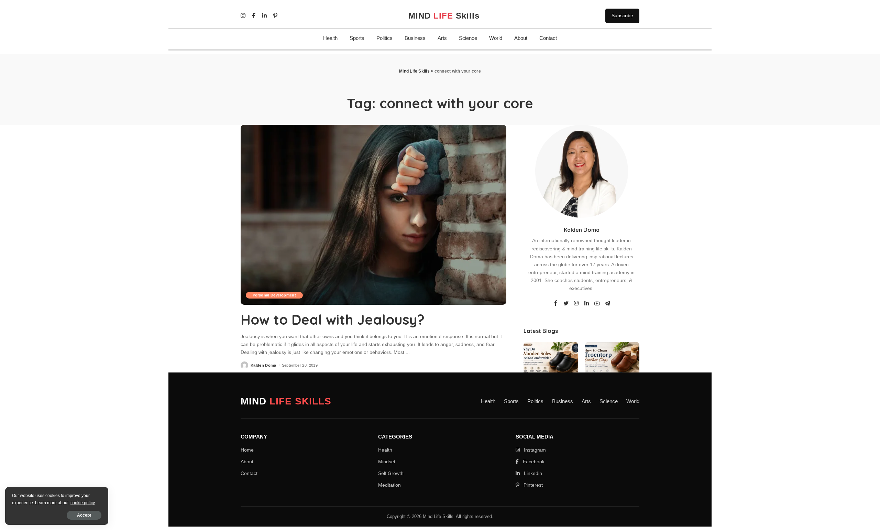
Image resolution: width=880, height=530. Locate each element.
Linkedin (532, 473)
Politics (384, 38)
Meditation (389, 485)
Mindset (386, 461)
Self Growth (391, 473)
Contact (548, 38)
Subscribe (622, 15)
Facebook (532, 461)
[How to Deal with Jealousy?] (373, 214)
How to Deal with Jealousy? (333, 319)
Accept (84, 515)
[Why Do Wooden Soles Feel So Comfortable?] (551, 362)
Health (330, 38)
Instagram (534, 450)
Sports (357, 38)
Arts (442, 38)
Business (415, 38)
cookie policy (82, 502)
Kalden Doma (263, 365)
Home (247, 450)
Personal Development (274, 295)
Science (468, 38)
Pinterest (532, 485)
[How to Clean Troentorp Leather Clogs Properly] (612, 362)
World (495, 38)
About (520, 38)
